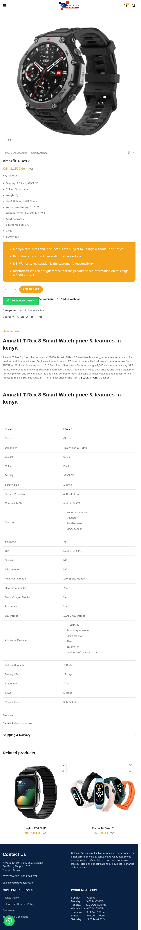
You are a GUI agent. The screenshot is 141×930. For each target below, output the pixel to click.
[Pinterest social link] (27, 316)
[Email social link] (22, 316)
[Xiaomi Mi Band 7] (103, 792)
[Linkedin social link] (32, 316)
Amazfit (22, 310)
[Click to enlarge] (10, 140)
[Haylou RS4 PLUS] (35, 792)
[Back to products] (129, 153)
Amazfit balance (12, 723)
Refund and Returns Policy (18, 904)
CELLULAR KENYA (90, 377)
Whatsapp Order (23, 300)
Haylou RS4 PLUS (35, 828)
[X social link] (17, 316)
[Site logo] (69, 5)
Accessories (20, 152)
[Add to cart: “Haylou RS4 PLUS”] (63, 771)
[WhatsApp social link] (36, 316)
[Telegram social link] (40, 316)
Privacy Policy (11, 897)
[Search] (133, 5)
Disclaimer (9, 910)
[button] (21, 300)
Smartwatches (39, 152)
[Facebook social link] (13, 316)
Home (6, 152)
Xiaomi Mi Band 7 (103, 828)
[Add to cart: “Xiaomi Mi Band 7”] (130, 771)
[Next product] (133, 153)
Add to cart (31, 289)
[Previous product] (124, 153)
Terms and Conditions (15, 916)
